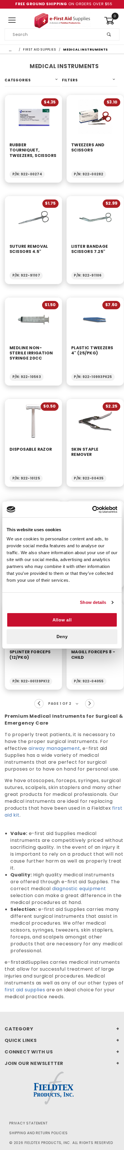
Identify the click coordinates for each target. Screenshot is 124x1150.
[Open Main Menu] (12, 20)
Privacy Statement (28, 1123)
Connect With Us (29, 1052)
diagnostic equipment (79, 888)
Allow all (62, 619)
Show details (93, 602)
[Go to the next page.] (89, 703)
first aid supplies (25, 989)
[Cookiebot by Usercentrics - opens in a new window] (92, 509)
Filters (70, 80)
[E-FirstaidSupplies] (62, 20)
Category (19, 1029)
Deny (62, 636)
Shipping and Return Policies (38, 1132)
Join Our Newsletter (34, 1063)
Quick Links (21, 1040)
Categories (18, 80)
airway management (54, 748)
